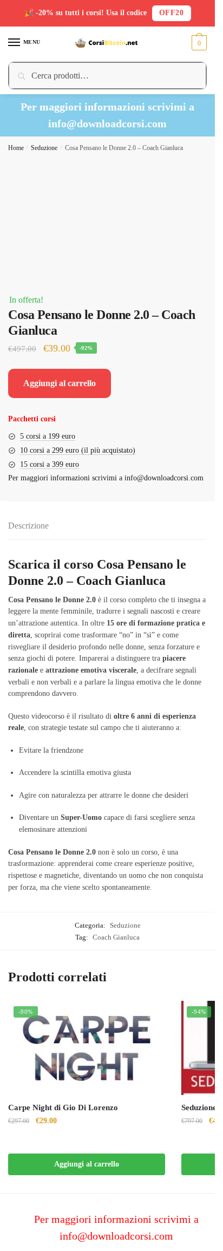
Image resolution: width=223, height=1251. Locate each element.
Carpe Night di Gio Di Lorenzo (63, 1107)
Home (16, 148)
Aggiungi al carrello (59, 383)
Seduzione (44, 148)
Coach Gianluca (116, 937)
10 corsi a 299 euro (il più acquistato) (77, 450)
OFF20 (171, 13)
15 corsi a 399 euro (49, 464)
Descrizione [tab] (28, 525)
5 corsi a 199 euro (47, 436)
